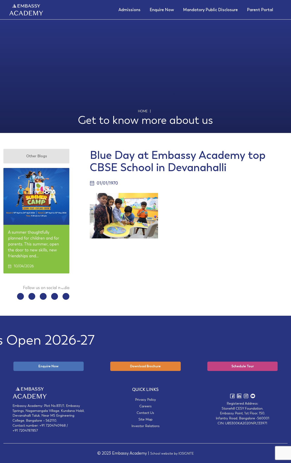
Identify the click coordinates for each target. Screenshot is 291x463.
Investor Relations (145, 426)
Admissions (129, 10)
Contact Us (145, 412)
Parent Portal (260, 10)
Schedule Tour (242, 366)
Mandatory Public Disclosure (210, 10)
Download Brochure (145, 366)
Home (143, 111)
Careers (145, 406)
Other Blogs (36, 156)
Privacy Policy (145, 399)
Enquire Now (162, 10)
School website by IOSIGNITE (172, 453)
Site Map (145, 419)
